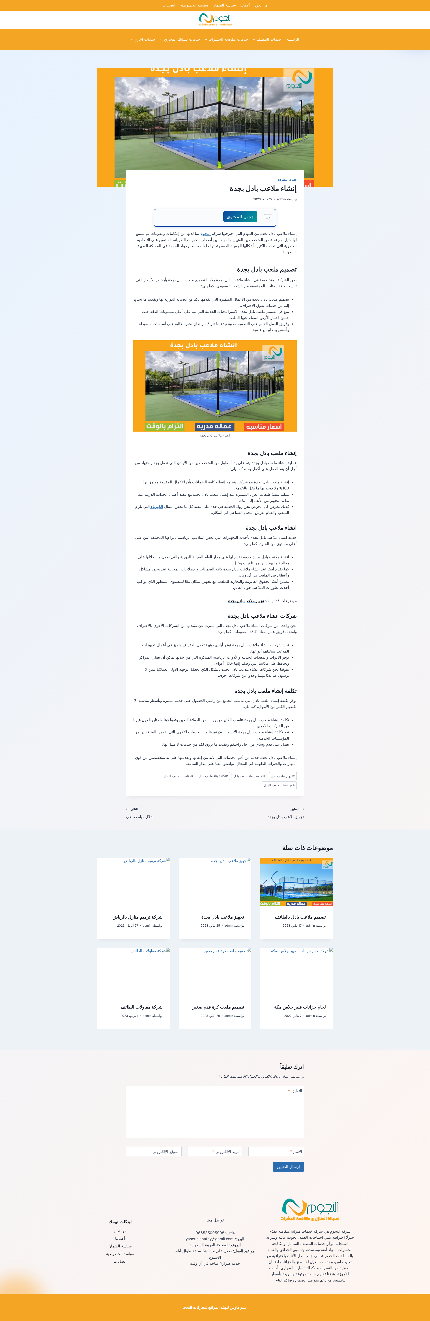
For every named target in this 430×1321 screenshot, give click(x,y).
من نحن (261, 5)
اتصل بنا (168, 5)
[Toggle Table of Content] (266, 217)
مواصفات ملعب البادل (279, 785)
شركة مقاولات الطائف (142, 1007)
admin (281, 199)
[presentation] (296, 882)
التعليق (295, 1091)
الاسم (296, 1151)
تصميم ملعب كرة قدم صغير (218, 1007)
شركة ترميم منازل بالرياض (137, 916)
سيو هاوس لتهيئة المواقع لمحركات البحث (215, 1307)
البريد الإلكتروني (226, 1151)
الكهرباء (156, 506)
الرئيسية (292, 39)
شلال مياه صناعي (139, 813)
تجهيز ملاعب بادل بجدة (285, 813)
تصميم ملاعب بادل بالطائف (300, 916)
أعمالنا (245, 5)
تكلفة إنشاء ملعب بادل (249, 776)
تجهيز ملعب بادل (283, 776)
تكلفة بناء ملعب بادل (213, 776)
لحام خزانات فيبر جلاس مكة (300, 1007)
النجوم (205, 233)
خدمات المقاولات (287, 179)
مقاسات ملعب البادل (178, 776)
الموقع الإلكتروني (166, 1151)
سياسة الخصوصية (194, 5)
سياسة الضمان (224, 5)
